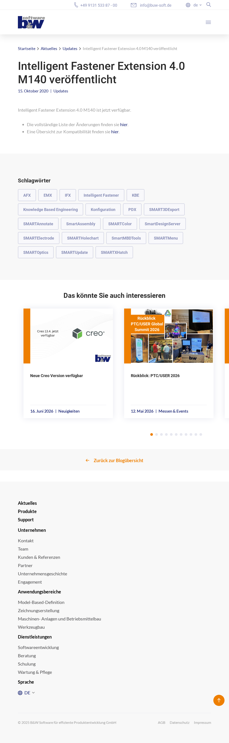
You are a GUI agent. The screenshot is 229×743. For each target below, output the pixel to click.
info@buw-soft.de (156, 5)
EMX (48, 195)
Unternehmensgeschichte (42, 573)
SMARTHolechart (83, 238)
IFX (68, 195)
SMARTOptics (35, 252)
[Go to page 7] (181, 434)
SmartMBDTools (126, 238)
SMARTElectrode (38, 238)
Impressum (202, 722)
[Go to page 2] (156, 434)
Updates (70, 48)
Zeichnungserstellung (38, 610)
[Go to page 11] (200, 434)
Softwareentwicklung (38, 647)
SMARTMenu (166, 238)
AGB (161, 722)
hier (123, 124)
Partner (25, 565)
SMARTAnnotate (38, 223)
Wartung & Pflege (35, 672)
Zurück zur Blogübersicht (118, 460)
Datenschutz (179, 722)
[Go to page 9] (191, 434)
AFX (27, 195)
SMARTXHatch (114, 252)
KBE (135, 195)
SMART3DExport (164, 209)
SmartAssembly (80, 223)
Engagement (30, 581)
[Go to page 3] (161, 434)
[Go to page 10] (196, 434)
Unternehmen (32, 530)
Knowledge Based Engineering (50, 209)
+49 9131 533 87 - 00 (98, 5)
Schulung (27, 663)
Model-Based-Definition (41, 602)
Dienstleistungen (35, 636)
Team (23, 548)
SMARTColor (120, 223)
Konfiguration (103, 209)
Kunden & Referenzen (39, 557)
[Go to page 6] (176, 434)
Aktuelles (49, 48)
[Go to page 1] (151, 434)
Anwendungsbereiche (39, 591)
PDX (132, 209)
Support (26, 519)
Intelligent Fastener (101, 195)
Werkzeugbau (31, 627)
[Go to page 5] (171, 434)
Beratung (27, 655)
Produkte (27, 511)
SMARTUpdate (74, 252)
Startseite (26, 48)
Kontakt (26, 540)
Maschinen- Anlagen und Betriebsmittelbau (59, 618)
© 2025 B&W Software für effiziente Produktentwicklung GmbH (67, 722)
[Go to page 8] (186, 434)
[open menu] (208, 22)
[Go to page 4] (166, 434)
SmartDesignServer (162, 223)
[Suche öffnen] (208, 4)
